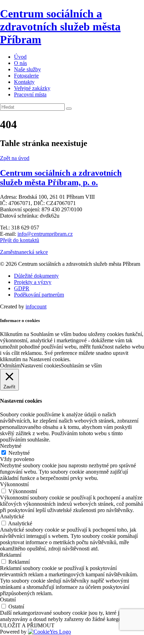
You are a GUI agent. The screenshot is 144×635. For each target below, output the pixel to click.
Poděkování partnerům (39, 295)
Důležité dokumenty (36, 276)
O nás (20, 63)
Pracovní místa (30, 94)
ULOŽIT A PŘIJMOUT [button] (27, 625)
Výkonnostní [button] (14, 484)
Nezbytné (19, 453)
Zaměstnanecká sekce (24, 252)
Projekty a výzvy (32, 282)
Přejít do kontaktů (19, 240)
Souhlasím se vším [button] (81, 365)
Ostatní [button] (8, 600)
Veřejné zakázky (32, 88)
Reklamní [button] (10, 555)
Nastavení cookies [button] (41, 365)
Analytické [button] (12, 516)
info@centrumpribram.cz (45, 234)
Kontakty (24, 82)
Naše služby (27, 69)
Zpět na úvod (14, 158)
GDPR (21, 288)
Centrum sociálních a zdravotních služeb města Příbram (60, 26)
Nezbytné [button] (10, 446)
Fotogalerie (26, 76)
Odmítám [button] (10, 365)
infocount (36, 306)
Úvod (20, 57)
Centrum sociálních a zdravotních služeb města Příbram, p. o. (61, 177)
